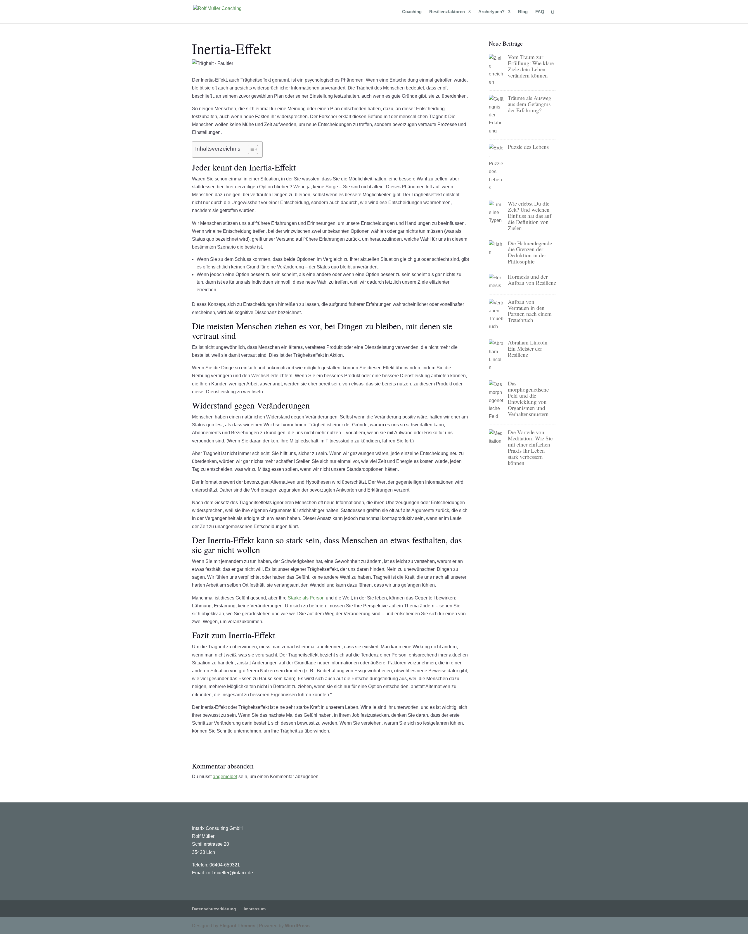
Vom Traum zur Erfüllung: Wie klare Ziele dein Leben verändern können (531, 66)
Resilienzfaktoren (447, 12)
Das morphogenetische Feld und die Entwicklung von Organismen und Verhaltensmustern (528, 399)
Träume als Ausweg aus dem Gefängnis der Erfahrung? (529, 104)
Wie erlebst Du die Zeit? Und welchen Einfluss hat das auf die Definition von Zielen (529, 216)
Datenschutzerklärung (214, 909)
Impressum (255, 909)
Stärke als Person (306, 597)
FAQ (539, 12)
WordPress (297, 925)
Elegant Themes (237, 925)
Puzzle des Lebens (528, 146)
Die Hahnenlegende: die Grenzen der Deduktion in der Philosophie (530, 252)
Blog (523, 12)
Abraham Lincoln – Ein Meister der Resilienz (530, 348)
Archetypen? (491, 12)
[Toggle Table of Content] (250, 149)
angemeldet (225, 776)
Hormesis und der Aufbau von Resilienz (532, 279)
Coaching (412, 12)
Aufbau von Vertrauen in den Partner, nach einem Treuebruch (530, 311)
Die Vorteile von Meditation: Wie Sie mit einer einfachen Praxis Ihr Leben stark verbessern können (530, 447)
